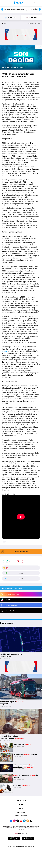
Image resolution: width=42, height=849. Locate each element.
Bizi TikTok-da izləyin (11, 600)
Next (40, 9)
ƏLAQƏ (21, 804)
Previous (2, 9)
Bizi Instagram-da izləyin (12, 594)
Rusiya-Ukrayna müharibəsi (14, 9)
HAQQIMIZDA (21, 812)
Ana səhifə (31, 23)
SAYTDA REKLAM (21, 801)
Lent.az (4, 351)
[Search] (39, 3)
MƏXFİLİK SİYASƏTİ (21, 816)
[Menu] (3, 3)
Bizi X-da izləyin (9, 610)
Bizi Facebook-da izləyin (12, 605)
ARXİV (21, 808)
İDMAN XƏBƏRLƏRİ (21, 551)
